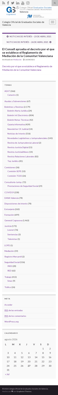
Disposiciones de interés (15, 203)
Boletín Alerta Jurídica (17, 110)
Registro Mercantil (13, 256)
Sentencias (12, 234)
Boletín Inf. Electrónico (18, 115)
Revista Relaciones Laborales (20, 156)
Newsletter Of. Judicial (18, 129)
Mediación (17, 59)
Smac (9, 281)
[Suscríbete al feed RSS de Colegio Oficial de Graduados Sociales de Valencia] (3, 2)
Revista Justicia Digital (17, 147)
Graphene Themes (24, 391)
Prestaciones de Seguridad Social (22, 186)
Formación (9, 215)
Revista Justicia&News (18, 152)
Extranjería (9, 209)
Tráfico (7, 287)
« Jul (7, 374)
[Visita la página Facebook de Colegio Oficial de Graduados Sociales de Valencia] (8, 2)
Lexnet (10, 230)
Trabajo (7, 277)
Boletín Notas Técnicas (18, 120)
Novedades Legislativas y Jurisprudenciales (27, 138)
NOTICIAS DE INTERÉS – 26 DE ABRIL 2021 (27, 42)
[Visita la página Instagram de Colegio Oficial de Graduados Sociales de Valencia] (27, 2)
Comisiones (9, 167)
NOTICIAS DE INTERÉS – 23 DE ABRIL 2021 (30, 36)
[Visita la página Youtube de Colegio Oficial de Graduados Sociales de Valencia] (22, 2)
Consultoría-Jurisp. (13, 182)
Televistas (12, 239)
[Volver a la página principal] (29, 12)
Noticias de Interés (16, 133)
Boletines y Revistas (13, 107)
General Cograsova (13, 220)
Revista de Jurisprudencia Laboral (22, 142)
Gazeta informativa (16, 124)
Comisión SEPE (14, 171)
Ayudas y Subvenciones (15, 101)
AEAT (7, 91)
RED (9, 270)
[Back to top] (51, 388)
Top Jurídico (13, 161)
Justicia (7, 226)
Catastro (11, 95)
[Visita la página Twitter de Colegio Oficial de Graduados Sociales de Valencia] (12, 2)
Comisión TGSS (14, 176)
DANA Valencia (11, 198)
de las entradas (13, 310)
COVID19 (9, 192)
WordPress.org (11, 321)
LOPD (7, 245)
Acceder (8, 304)
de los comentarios (15, 316)
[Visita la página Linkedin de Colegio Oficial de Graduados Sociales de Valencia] (17, 2)
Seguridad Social (12, 262)
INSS (9, 266)
